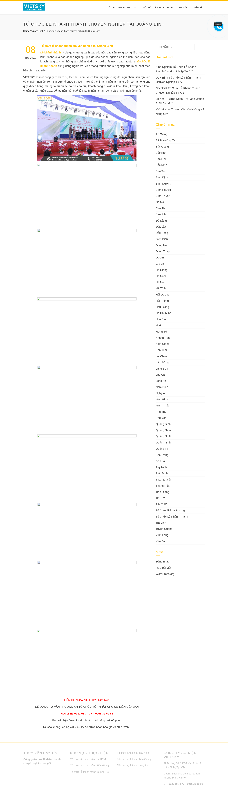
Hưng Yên (162, 331)
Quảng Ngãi (163, 436)
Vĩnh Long (162, 535)
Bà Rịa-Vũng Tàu (166, 140)
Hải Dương (163, 294)
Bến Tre (160, 171)
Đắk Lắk (161, 226)
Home (26, 31)
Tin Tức (160, 498)
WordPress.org (165, 574)
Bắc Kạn (161, 152)
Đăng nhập (162, 561)
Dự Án (160, 257)
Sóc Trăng (162, 454)
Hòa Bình (161, 319)
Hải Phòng (162, 300)
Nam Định (162, 387)
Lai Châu (161, 356)
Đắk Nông (162, 232)
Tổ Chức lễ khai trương (122, 7)
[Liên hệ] (218, 24)
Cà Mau (160, 202)
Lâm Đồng (162, 362)
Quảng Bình (37, 31)
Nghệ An (161, 393)
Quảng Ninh (163, 442)
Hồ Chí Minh (163, 313)
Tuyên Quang (164, 528)
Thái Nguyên (164, 479)
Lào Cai (160, 374)
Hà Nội (160, 282)
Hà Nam (161, 276)
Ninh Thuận (163, 405)
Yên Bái (160, 541)
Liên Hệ (198, 7)
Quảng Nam (163, 430)
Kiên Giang (163, 343)
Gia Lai (160, 263)
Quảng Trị (162, 448)
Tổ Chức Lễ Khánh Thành (158, 7)
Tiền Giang (162, 492)
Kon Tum (161, 350)
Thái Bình (162, 473)
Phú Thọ (161, 411)
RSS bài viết (163, 567)
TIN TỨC (161, 504)
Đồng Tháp (163, 251)
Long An (161, 380)
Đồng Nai (161, 245)
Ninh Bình (162, 399)
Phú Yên (161, 417)
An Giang (161, 134)
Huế (158, 325)
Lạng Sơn (162, 368)
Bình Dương (163, 183)
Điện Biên (162, 239)
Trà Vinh (161, 522)
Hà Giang (162, 269)
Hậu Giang (162, 307)
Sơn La (160, 461)
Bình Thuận (163, 195)
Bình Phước (163, 189)
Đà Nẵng (161, 220)
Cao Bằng (162, 214)
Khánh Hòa (163, 337)
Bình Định (162, 177)
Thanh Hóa (163, 485)
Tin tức (183, 7)
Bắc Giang (162, 146)
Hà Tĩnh (161, 288)
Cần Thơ (161, 208)
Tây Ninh (161, 467)
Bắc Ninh (161, 165)
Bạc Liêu (161, 159)
